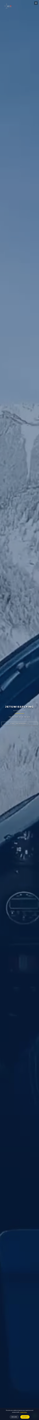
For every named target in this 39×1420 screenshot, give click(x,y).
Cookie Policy (23, 1412)
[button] (8, 6)
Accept (25, 1417)
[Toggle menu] (36, 3)
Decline (14, 1417)
